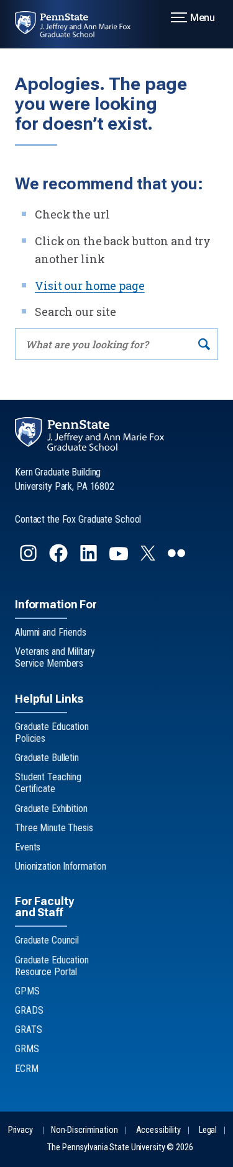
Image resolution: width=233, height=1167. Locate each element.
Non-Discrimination (84, 1130)
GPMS (27, 991)
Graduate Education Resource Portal (52, 966)
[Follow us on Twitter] (149, 556)
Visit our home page (90, 285)
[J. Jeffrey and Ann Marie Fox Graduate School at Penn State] (80, 24)
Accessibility (158, 1130)
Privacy (20, 1130)
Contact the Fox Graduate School (78, 519)
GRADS (29, 1010)
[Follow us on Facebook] (59, 558)
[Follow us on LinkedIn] (89, 558)
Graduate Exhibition (51, 808)
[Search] (204, 344)
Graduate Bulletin (47, 758)
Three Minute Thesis (54, 828)
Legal (208, 1130)
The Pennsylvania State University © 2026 (120, 1147)
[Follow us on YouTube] (119, 558)
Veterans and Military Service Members (54, 657)
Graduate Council (47, 940)
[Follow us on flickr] (177, 558)
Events (27, 847)
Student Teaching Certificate (48, 783)
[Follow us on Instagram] (29, 558)
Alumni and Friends (50, 632)
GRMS (27, 1049)
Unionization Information (60, 866)
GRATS (28, 1029)
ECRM (27, 1069)
